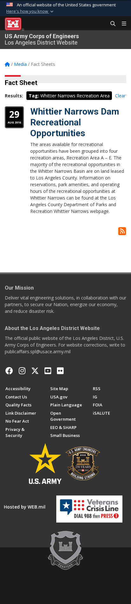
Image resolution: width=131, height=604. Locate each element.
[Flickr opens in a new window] (60, 370)
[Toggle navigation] (121, 24)
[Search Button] (110, 24)
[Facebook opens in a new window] (9, 370)
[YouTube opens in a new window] (48, 370)
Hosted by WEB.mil (24, 507)
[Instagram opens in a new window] (22, 370)
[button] (30, 11)
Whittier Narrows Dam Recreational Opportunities (74, 122)
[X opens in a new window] (35, 370)
